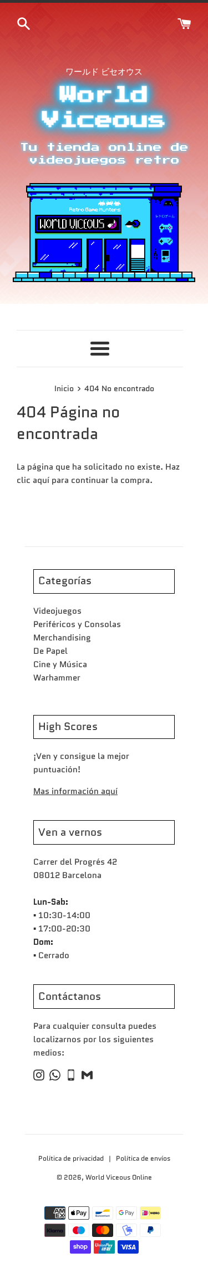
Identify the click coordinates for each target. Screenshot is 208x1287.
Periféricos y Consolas (77, 624)
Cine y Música (60, 664)
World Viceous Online (118, 1177)
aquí (41, 480)
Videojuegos (57, 611)
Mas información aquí (75, 791)
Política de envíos (143, 1158)
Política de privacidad (71, 1158)
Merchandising (62, 638)
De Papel (50, 651)
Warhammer (56, 678)
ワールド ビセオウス (104, 72)
